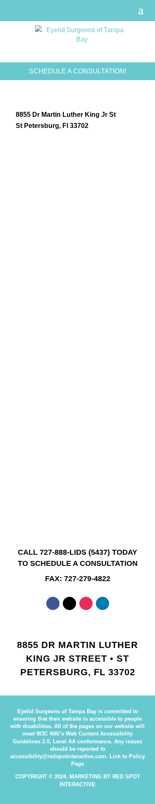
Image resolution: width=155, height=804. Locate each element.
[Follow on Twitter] (69, 603)
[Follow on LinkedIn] (102, 603)
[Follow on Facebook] (53, 603)
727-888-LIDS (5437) (75, 552)
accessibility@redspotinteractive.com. (59, 756)
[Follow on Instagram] (86, 603)
